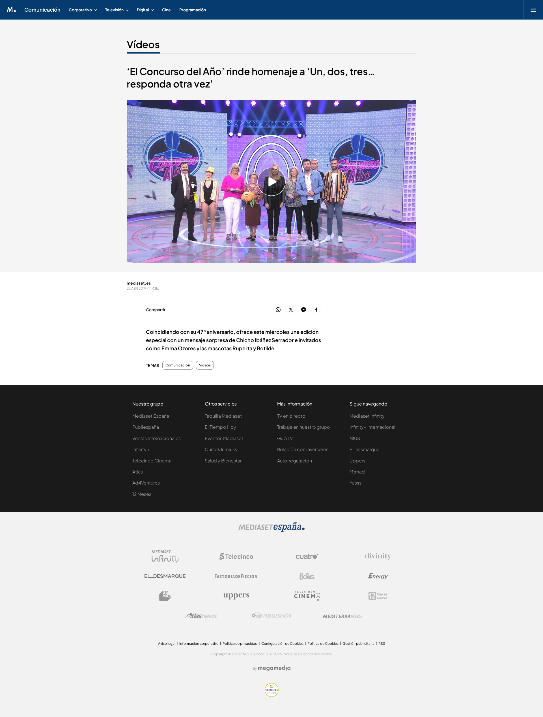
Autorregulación (294, 461)
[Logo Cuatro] (307, 556)
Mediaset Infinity (367, 416)
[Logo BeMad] (165, 596)
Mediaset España (150, 416)
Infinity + (141, 449)
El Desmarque (365, 449)
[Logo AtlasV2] (200, 615)
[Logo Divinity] (378, 556)
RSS (381, 643)
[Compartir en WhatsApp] (278, 310)
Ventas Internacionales (156, 438)
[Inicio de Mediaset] (11, 9)
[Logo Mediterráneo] (342, 616)
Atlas (137, 472)
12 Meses (141, 494)
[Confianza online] (272, 695)
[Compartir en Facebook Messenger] (304, 310)
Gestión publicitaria (358, 643)
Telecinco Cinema (151, 461)
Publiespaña (145, 427)
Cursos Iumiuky (221, 449)
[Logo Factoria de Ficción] (236, 576)
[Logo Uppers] (236, 596)
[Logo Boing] (307, 576)
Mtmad (357, 472)
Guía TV (285, 438)
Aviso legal (166, 643)
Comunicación (42, 9)
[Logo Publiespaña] (271, 616)
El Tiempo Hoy (220, 427)
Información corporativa (199, 643)
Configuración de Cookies (282, 643)
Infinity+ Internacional (372, 427)
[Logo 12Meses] (378, 596)
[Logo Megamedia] (274, 668)
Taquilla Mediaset (223, 416)
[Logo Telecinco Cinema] (307, 596)
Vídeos (143, 44)
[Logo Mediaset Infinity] (165, 556)
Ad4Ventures (146, 483)
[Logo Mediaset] (271, 530)
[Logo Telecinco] (236, 556)
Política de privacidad (240, 643)
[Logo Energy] (378, 576)
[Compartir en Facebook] (316, 310)
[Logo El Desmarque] (165, 576)
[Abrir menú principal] (533, 9)
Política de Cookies (323, 643)
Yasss (355, 483)
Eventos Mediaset (224, 438)
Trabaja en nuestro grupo (303, 427)
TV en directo (291, 416)
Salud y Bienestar (223, 461)
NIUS (355, 438)
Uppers (357, 461)
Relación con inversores (302, 449)
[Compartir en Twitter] (291, 310)
